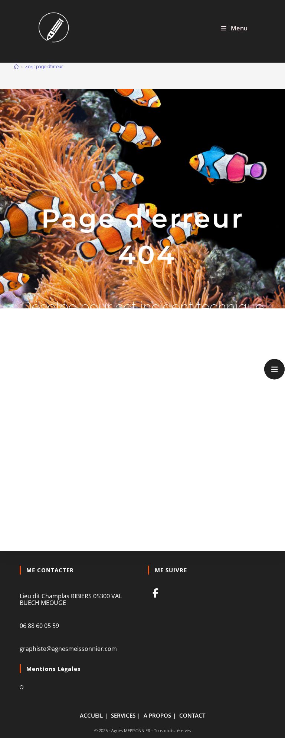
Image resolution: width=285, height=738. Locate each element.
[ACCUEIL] (16, 66)
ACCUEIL (91, 715)
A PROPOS (157, 715)
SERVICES (123, 715)
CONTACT (192, 715)
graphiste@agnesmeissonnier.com (68, 649)
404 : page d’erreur (44, 66)
